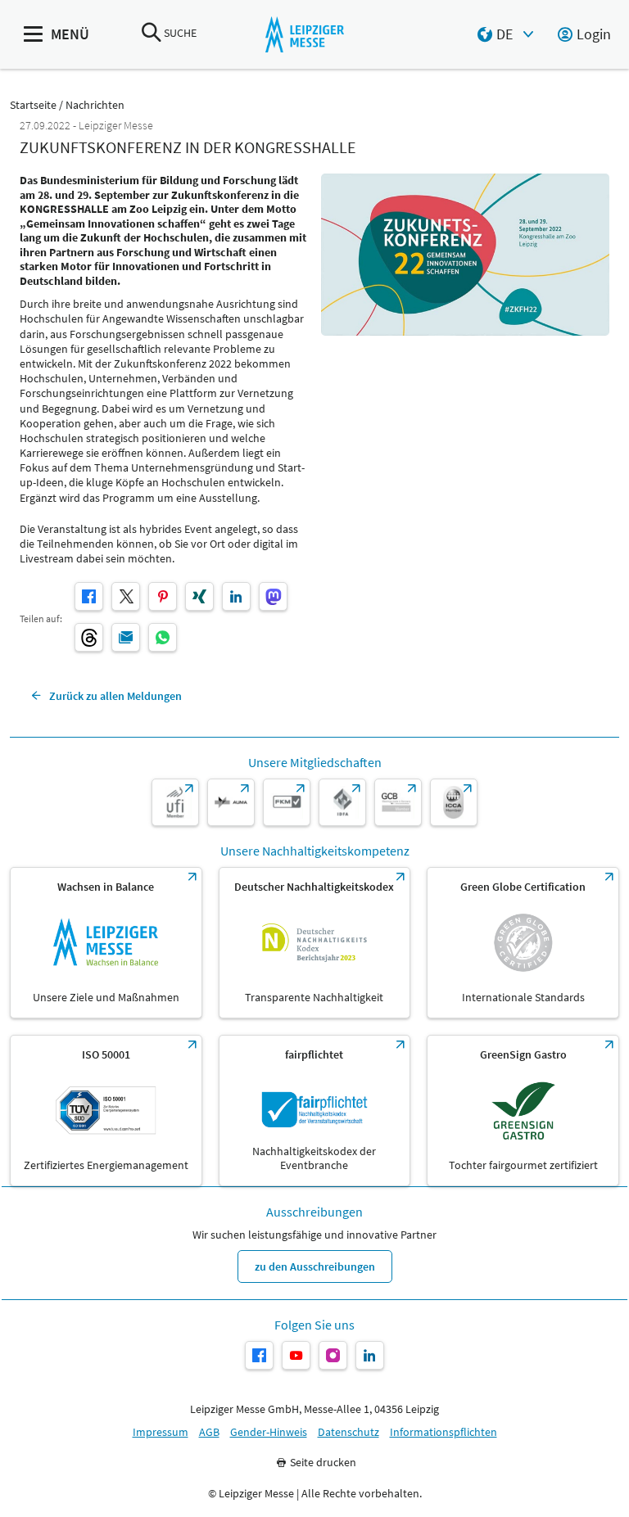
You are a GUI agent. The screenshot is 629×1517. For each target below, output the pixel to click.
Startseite (33, 105)
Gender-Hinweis (268, 1432)
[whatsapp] (162, 637)
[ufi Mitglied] (175, 802)
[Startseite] (304, 34)
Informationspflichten (443, 1432)
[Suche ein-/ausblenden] (151, 34)
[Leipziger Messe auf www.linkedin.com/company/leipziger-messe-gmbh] (369, 1355)
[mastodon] (273, 596)
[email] (125, 637)
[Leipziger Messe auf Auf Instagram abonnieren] (333, 1355)
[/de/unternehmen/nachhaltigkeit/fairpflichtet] (314, 1110)
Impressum (160, 1432)
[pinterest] (162, 596)
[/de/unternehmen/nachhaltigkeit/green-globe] (523, 943)
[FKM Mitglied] (286, 802)
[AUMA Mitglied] (231, 802)
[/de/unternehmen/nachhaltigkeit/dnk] (314, 943)
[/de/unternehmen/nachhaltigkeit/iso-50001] (106, 1110)
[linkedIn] (236, 596)
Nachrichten (95, 105)
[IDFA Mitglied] (342, 802)
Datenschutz (348, 1432)
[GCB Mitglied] (398, 802)
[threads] (89, 637)
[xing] (199, 596)
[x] (125, 596)
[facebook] (89, 596)
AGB (209, 1432)
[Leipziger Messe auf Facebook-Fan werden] (259, 1355)
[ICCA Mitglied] (453, 802)
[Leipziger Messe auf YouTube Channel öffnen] (296, 1355)
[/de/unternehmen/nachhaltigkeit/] (106, 943)
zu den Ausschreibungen (315, 1266)
